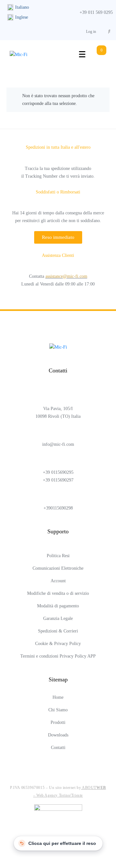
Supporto (58, 531)
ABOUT (94, 787)
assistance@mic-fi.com (66, 276)
